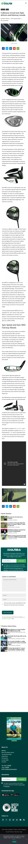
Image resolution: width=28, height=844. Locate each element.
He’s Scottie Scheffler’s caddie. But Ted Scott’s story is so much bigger (17, 643)
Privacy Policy (18, 568)
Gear (7, 9)
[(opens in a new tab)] (14, 729)
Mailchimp (6, 570)
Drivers (3, 9)
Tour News (15, 520)
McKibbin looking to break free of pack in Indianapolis (16, 530)
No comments (4, 20)
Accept (14, 841)
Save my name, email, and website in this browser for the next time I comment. (15, 604)
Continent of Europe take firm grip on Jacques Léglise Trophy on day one (16, 524)
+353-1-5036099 (5, 767)
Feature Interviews (11, 632)
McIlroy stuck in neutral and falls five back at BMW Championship (17, 536)
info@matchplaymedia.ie (11, 769)
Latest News (10, 520)
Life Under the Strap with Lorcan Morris (17, 636)
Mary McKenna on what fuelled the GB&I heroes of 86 (16, 630)
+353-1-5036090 (7, 765)
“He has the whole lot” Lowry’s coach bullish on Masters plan (16, 648)
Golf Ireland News (11, 527)
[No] (26, 839)
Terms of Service (8, 618)
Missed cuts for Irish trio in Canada (15, 517)
